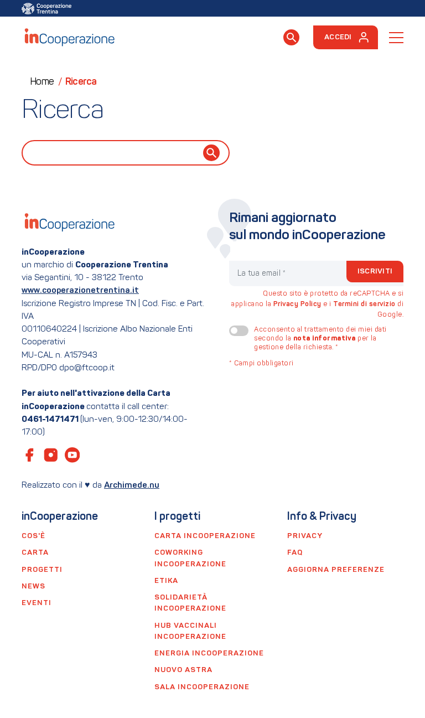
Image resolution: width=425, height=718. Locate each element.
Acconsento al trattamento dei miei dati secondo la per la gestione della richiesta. (320, 339)
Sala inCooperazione (202, 687)
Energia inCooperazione (209, 653)
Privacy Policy (297, 304)
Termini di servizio (364, 304)
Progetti (42, 570)
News (33, 586)
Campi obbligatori (261, 363)
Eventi (36, 603)
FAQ (295, 552)
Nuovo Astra (183, 670)
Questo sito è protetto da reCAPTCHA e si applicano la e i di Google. (317, 304)
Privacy (305, 536)
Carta (35, 552)
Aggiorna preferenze (336, 570)
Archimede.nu (131, 485)
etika (166, 581)
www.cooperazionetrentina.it (80, 290)
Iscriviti (374, 271)
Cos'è (33, 536)
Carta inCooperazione (205, 536)
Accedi (338, 37)
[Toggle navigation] (396, 37)
